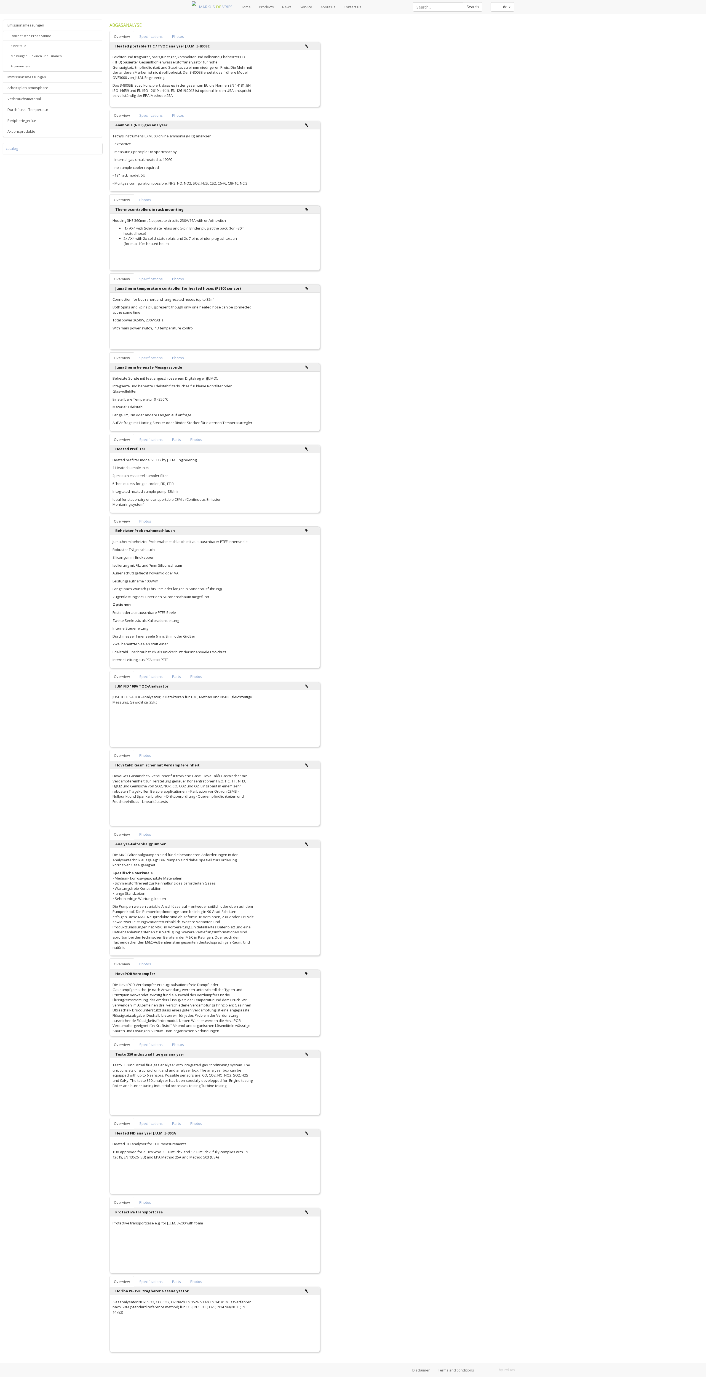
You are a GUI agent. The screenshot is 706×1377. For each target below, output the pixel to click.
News (287, 6)
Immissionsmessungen (26, 76)
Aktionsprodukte (21, 131)
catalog (12, 148)
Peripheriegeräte (21, 120)
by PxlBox (507, 1369)
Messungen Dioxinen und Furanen (36, 56)
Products (266, 6)
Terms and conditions (456, 1370)
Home (246, 6)
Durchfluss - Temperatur (27, 109)
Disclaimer (421, 1370)
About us (327, 6)
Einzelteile (18, 46)
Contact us (352, 6)
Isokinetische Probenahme (30, 36)
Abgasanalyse (20, 66)
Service (306, 6)
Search (473, 6)
